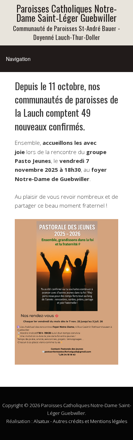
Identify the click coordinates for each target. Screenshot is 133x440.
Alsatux (41, 421)
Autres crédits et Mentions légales (90, 421)
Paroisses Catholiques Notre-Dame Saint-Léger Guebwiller (66, 12)
